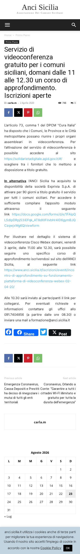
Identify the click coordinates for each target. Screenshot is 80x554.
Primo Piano (23, 35)
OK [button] (68, 548)
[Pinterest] (28, 112)
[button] (74, 25)
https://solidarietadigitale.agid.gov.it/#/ (33, 159)
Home (8, 35)
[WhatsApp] (38, 112)
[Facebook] (8, 112)
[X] (18, 112)
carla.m (12, 102)
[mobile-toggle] (7, 25)
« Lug (8, 516)
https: (8, 270)
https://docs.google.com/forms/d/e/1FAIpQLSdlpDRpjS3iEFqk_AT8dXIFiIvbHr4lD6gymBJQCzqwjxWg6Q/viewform (40, 219)
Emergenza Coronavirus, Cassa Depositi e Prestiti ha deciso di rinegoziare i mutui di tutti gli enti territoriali (21, 393)
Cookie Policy (50, 548)
